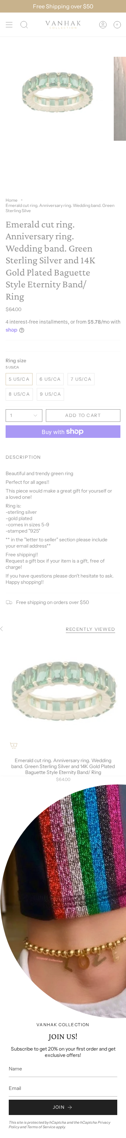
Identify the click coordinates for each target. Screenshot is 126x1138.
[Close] (115, 821)
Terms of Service (41, 1127)
